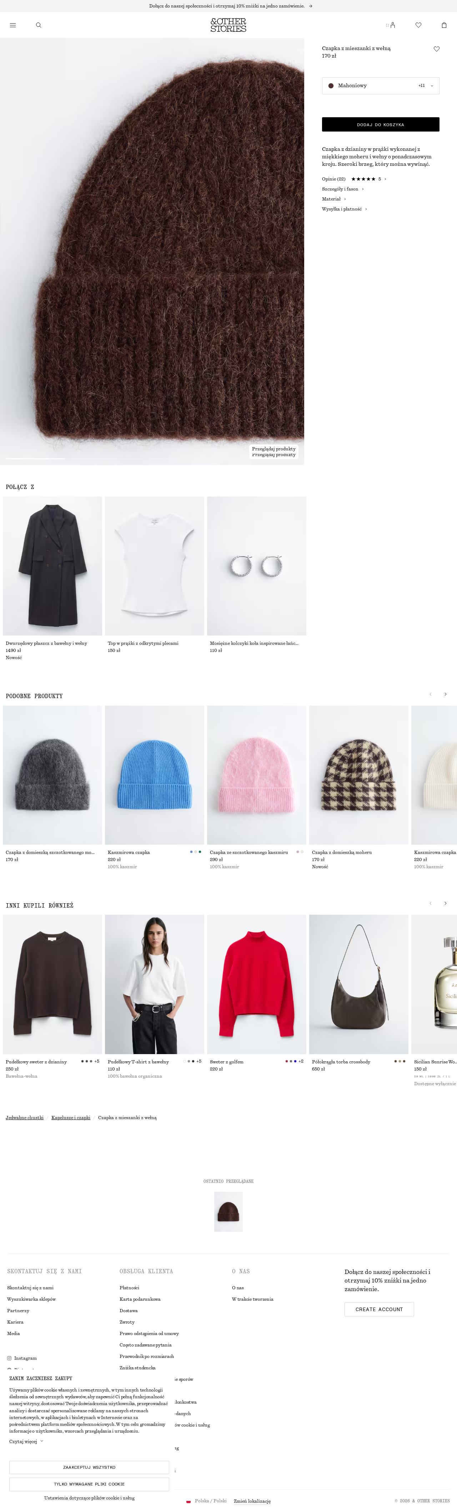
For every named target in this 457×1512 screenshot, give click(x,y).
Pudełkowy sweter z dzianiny (36, 1062)
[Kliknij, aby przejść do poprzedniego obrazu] (430, 694)
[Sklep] (13, 25)
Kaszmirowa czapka (129, 852)
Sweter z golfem (226, 1062)
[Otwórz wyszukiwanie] (38, 25)
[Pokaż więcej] (228, 6)
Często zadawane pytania (145, 1345)
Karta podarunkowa (140, 1299)
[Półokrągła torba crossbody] (358, 984)
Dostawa (128, 1311)
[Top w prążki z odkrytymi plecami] (154, 566)
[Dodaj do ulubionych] (437, 49)
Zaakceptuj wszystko (89, 1467)
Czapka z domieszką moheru (342, 852)
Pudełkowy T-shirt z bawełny (138, 1062)
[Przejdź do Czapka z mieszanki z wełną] (228, 1212)
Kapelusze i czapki (70, 1118)
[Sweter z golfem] (256, 984)
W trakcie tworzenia (252, 1299)
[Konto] (393, 25)
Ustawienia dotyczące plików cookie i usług (89, 1498)
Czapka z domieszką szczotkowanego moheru (52, 852)
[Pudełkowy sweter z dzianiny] (52, 984)
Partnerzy (18, 1311)
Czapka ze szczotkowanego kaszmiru (249, 852)
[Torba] (444, 25)
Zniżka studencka (138, 1368)
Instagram (25, 1358)
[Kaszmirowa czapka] (154, 775)
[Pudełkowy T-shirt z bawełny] (154, 984)
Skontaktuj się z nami (30, 1288)
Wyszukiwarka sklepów (31, 1299)
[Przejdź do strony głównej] (228, 25)
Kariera (15, 1322)
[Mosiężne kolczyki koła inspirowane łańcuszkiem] (256, 566)
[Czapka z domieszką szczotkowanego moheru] (52, 775)
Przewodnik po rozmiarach (147, 1356)
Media (13, 1333)
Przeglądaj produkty (274, 455)
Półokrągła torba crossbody (341, 1062)
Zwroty (127, 1322)
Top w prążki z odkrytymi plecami (143, 643)
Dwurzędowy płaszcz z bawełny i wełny (46, 643)
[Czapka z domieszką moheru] (358, 775)
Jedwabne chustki (25, 1118)
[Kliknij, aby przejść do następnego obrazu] (445, 694)
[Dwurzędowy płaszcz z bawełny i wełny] (52, 566)
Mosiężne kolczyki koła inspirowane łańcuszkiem (256, 643)
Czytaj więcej (23, 1441)
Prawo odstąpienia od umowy (149, 1333)
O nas (238, 1288)
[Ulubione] (418, 25)
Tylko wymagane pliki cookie (89, 1484)
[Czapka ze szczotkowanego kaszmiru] (256, 775)
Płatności (129, 1288)
